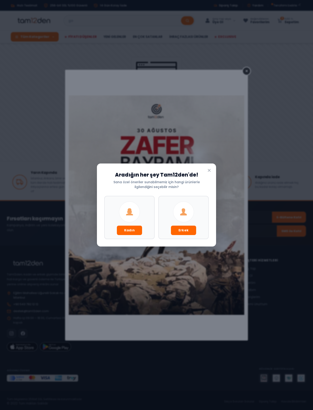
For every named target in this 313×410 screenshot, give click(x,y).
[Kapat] (209, 170)
